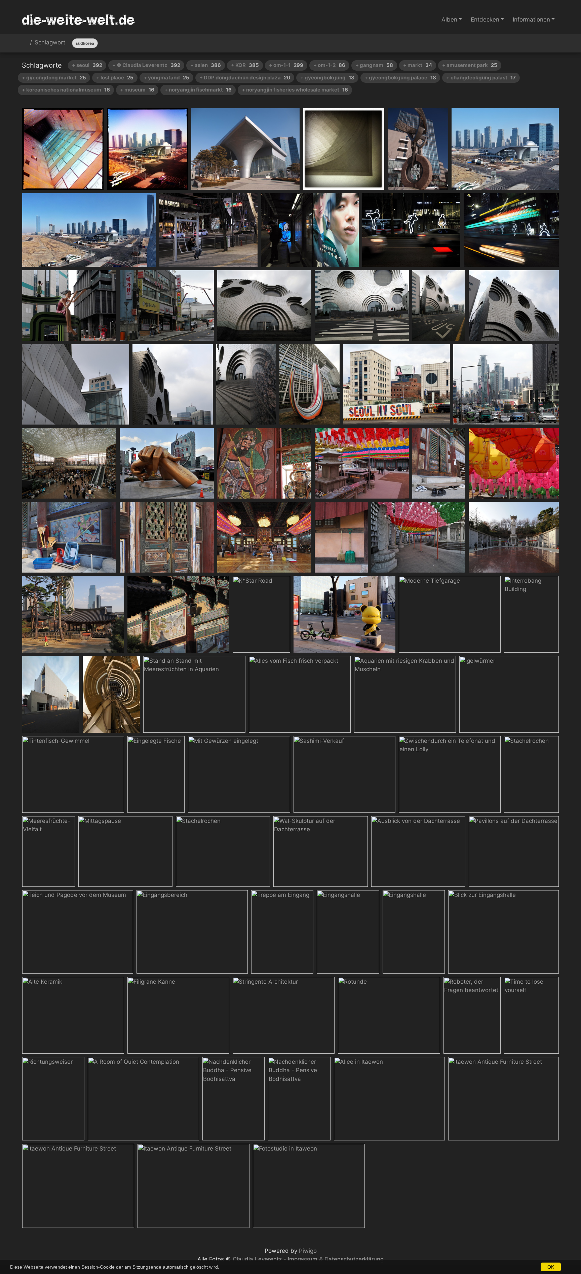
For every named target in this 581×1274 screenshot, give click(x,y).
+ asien (205, 65)
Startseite (24, 44)
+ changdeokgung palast (481, 77)
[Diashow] (535, 43)
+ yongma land (166, 77)
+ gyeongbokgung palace (400, 77)
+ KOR (245, 65)
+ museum (137, 89)
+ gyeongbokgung (327, 77)
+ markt (417, 65)
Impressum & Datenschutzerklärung (336, 1259)
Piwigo (308, 1250)
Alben (449, 19)
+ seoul (87, 65)
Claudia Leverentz (257, 1259)
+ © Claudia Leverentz (146, 65)
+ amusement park (469, 65)
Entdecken (485, 19)
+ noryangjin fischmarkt (198, 89)
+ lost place (114, 77)
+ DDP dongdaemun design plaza (244, 77)
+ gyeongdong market (54, 77)
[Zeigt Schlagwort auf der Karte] (551, 43)
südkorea (85, 43)
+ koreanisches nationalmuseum (66, 89)
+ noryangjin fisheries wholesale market (295, 89)
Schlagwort (50, 43)
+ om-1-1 (286, 65)
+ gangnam (374, 65)
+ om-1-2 (329, 65)
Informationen (531, 19)
